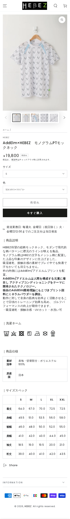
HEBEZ (6, 137)
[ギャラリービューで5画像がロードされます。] (54, 118)
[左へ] (6, 118)
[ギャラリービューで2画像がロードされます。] (26, 118)
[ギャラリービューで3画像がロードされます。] (35, 118)
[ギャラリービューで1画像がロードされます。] (16, 118)
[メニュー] (5, 6)
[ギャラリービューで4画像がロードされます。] (44, 118)
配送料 (15, 159)
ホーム (6, 129)
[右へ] (64, 118)
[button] (55, 6)
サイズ (7, 167)
